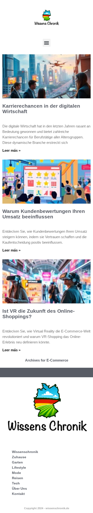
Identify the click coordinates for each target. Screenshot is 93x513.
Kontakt (18, 494)
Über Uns (19, 488)
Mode (16, 473)
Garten (17, 462)
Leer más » (11, 150)
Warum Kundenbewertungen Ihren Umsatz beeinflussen (43, 213)
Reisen (17, 478)
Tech (16, 483)
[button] (47, 43)
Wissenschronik (25, 452)
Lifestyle (19, 467)
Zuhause (19, 457)
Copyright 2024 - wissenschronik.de (46, 508)
